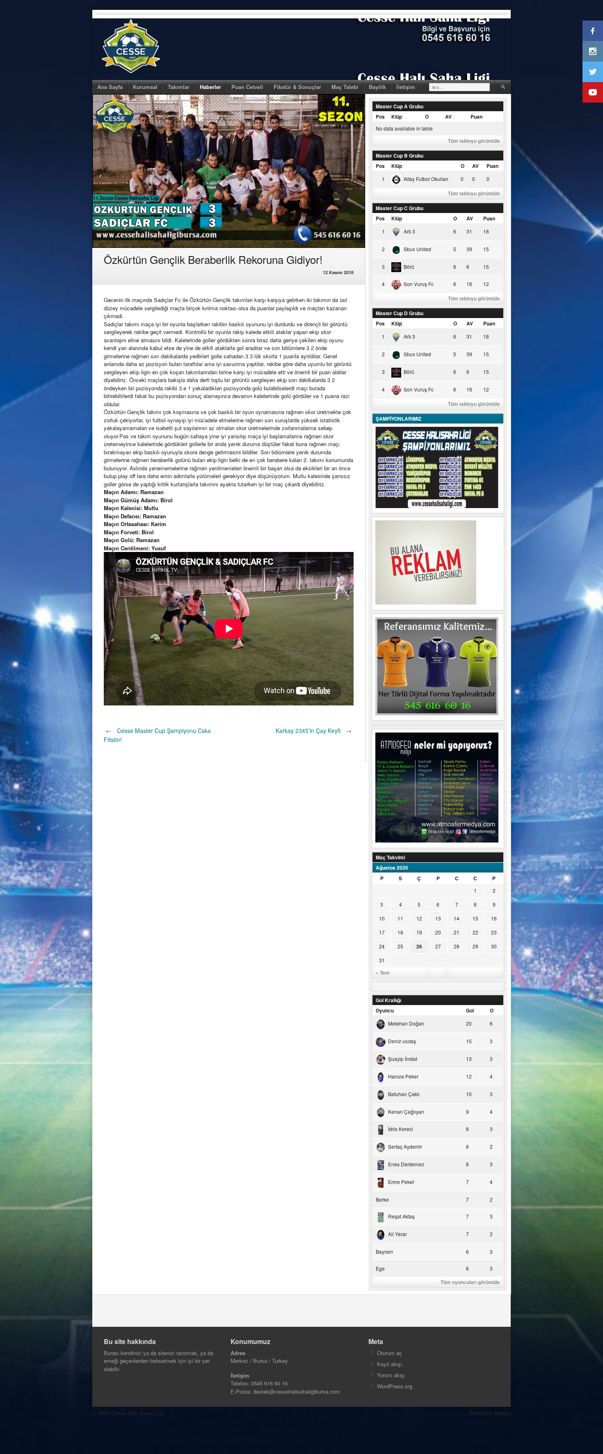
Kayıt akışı (389, 1364)
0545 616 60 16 (269, 1383)
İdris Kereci (400, 1128)
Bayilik (377, 87)
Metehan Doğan (406, 1023)
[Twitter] (592, 72)
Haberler (210, 87)
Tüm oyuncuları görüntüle (470, 1282)
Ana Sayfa (110, 87)
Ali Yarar (397, 1233)
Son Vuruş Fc (419, 283)
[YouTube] (592, 92)
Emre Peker (401, 1181)
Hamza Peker (403, 1076)
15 (475, 918)
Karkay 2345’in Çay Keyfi (314, 730)
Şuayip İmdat (402, 1058)
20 (438, 932)
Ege (380, 1268)
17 (382, 932)
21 (456, 932)
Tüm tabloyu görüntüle (474, 140)
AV (448, 116)
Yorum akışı (391, 1375)
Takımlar (179, 87)
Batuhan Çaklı (404, 1093)
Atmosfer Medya (490, 1413)
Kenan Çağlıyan (406, 1111)
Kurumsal (145, 87)
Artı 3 (409, 231)
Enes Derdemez (406, 1164)
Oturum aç (389, 1353)
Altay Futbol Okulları (426, 178)
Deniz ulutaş (402, 1040)
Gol (470, 1010)
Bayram (384, 1251)
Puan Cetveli (247, 87)
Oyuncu (385, 1010)
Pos (380, 116)
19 (419, 932)
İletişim (405, 87)
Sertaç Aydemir (405, 1146)
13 (438, 918)
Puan (476, 116)
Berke (382, 1199)
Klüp (396, 116)
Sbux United (417, 248)
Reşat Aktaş (401, 1216)
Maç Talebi (345, 87)
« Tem (383, 972)
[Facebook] (592, 31)
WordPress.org (394, 1386)
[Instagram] (592, 51)
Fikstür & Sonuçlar (297, 87)
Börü (409, 266)
